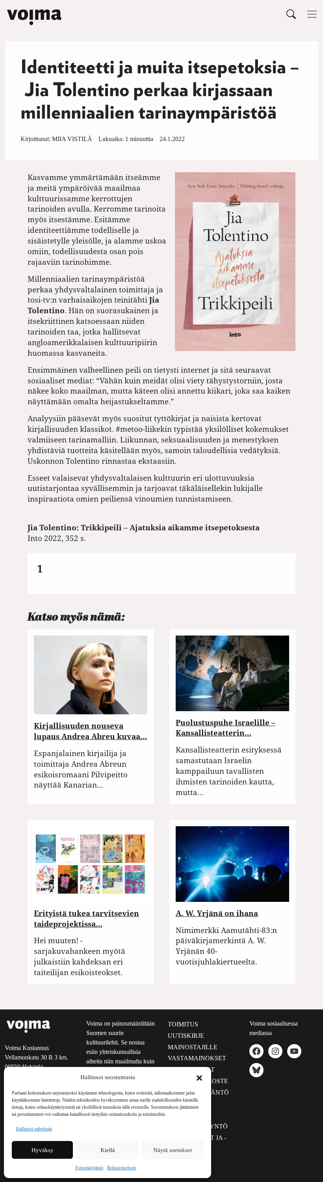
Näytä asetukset (172, 1150)
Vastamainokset (197, 1058)
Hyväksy (43, 1150)
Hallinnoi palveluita (34, 1129)
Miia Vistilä (72, 139)
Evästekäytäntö (89, 1168)
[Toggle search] (291, 14)
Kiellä (107, 1150)
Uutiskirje (186, 1035)
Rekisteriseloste (121, 1168)
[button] (199, 1077)
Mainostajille (192, 1047)
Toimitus (183, 1024)
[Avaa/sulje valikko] (312, 14)
